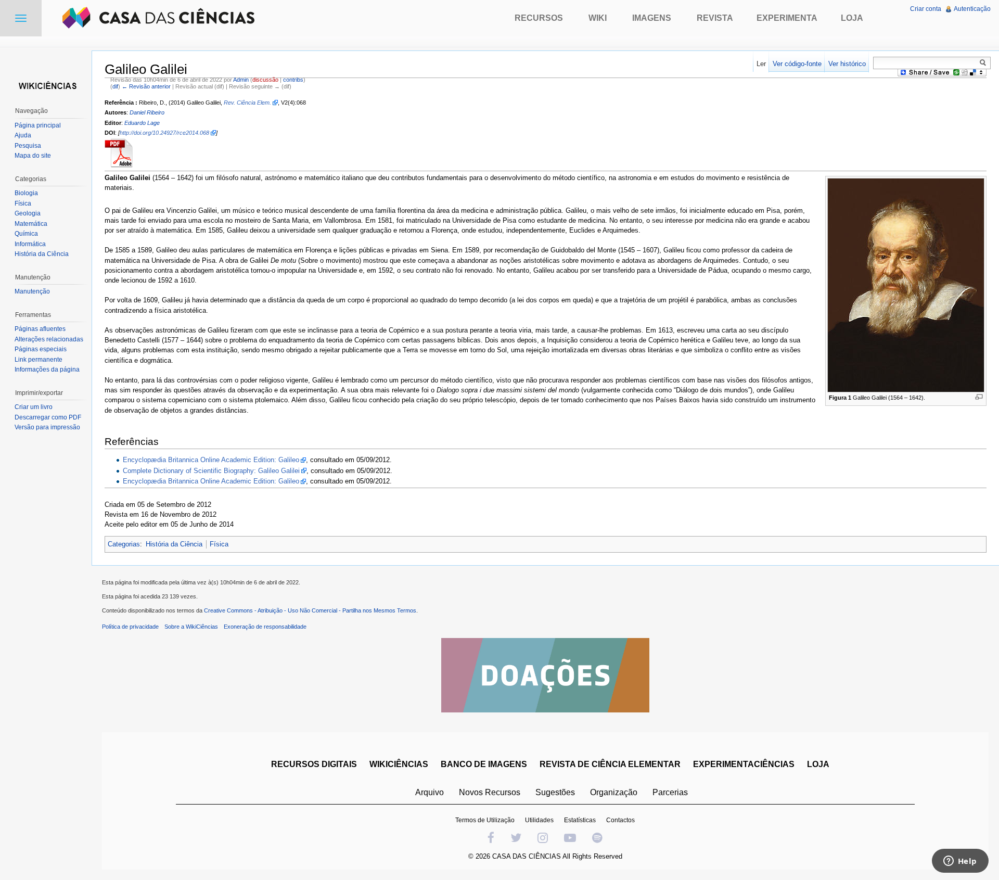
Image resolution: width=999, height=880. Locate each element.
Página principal (38, 125)
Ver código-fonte (797, 64)
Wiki (597, 18)
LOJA (818, 764)
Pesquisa (28, 145)
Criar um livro (34, 407)
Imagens (651, 18)
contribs (293, 79)
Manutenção (32, 291)
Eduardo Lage (142, 123)
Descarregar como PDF (48, 417)
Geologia (28, 213)
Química (26, 233)
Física (219, 544)
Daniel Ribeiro (147, 112)
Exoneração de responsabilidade (265, 626)
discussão (265, 79)
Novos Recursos (489, 792)
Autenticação (972, 8)
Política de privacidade (130, 626)
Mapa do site (33, 155)
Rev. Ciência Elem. (247, 102)
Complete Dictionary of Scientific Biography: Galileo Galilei (211, 471)
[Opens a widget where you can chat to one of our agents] (960, 862)
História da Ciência (174, 544)
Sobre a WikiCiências (191, 626)
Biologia (26, 193)
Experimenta (787, 18)
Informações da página (47, 369)
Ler (761, 64)
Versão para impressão (47, 427)
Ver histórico (847, 64)
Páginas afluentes (40, 329)
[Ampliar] (979, 397)
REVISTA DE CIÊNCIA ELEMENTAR (610, 764)
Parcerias (670, 792)
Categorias (124, 544)
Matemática (31, 223)
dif (115, 86)
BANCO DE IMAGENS (484, 764)
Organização (613, 792)
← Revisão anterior (146, 86)
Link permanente (38, 359)
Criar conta (925, 8)
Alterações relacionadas (49, 339)
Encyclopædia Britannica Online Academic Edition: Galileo (211, 460)
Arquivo (429, 792)
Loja (852, 18)
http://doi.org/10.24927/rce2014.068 (164, 133)
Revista (715, 18)
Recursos (539, 18)
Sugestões (555, 792)
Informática (30, 244)
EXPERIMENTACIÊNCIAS (744, 764)
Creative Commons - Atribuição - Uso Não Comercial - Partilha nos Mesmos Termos (310, 610)
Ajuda (23, 135)
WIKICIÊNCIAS (398, 764)
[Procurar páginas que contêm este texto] (984, 62)
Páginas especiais (41, 349)
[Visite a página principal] (45, 84)
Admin (241, 79)
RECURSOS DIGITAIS (314, 764)
